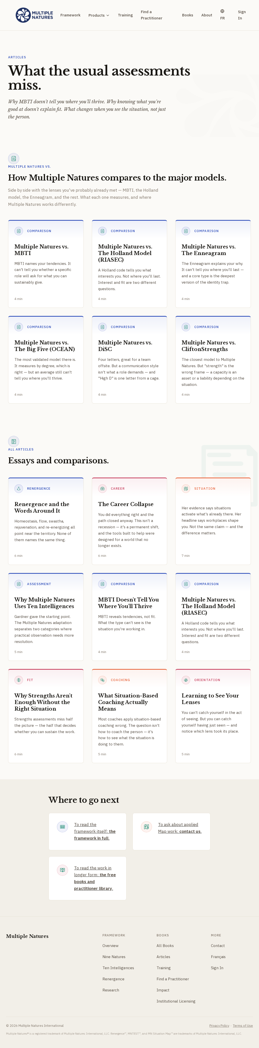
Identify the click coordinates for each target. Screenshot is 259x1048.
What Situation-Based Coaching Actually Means (128, 702)
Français (218, 956)
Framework (70, 15)
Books (187, 15)
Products (97, 15)
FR (222, 18)
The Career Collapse (126, 504)
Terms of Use (243, 1026)
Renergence (113, 979)
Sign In (242, 14)
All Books (165, 945)
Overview (110, 945)
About (206, 15)
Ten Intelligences (118, 967)
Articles (163, 956)
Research (110, 990)
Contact (218, 945)
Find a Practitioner (151, 14)
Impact (163, 990)
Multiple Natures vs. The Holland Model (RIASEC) (125, 253)
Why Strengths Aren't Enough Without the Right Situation (43, 702)
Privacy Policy (219, 1026)
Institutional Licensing (176, 1001)
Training (125, 15)
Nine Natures (113, 956)
